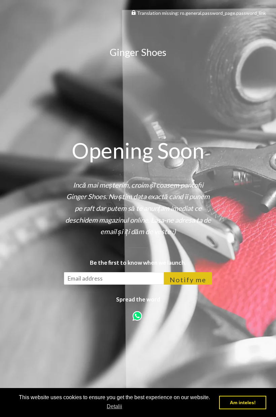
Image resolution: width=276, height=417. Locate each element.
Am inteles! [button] (243, 402)
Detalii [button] (114, 406)
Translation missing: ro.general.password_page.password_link (201, 13)
